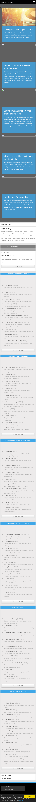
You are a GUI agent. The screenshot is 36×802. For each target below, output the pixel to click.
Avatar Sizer (9, 415)
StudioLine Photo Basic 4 (13, 341)
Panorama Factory (11, 308)
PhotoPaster (9, 669)
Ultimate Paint (9, 472)
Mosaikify (8, 754)
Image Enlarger (10, 395)
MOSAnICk (9, 710)
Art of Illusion (9, 502)
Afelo (7, 427)
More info (21, 800)
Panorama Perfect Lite (12, 646)
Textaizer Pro (9, 742)
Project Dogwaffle (11, 465)
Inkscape (8, 479)
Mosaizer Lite (9, 749)
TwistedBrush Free (11, 507)
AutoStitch (8, 334)
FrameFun (8, 555)
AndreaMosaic (10, 719)
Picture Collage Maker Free (14, 488)
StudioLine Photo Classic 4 (13, 315)
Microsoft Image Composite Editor (16, 632)
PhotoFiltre (9, 285)
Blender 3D (9, 585)
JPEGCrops (9, 562)
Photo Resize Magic (11, 402)
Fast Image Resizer (11, 422)
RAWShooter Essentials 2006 (14, 322)
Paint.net (8, 304)
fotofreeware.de (7, 2)
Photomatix (9, 548)
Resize (7, 409)
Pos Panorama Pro (11, 651)
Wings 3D (8, 484)
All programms (18, 350)
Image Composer (11, 574)
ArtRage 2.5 (9, 458)
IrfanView (8, 329)
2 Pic (7, 578)
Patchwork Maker (11, 714)
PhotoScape (9, 541)
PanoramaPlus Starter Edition (14, 663)
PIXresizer (8, 374)
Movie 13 (8, 592)
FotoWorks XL (9, 299)
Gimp (7, 292)
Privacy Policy (9, 789)
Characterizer (9, 726)
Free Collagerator (11, 731)
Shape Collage (10, 703)
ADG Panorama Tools (12, 639)
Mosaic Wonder (10, 735)
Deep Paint (9, 451)
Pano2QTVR (9, 656)
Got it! (29, 796)
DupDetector (9, 567)
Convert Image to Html (12, 759)
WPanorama (9, 676)
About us (8, 787)
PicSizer (8, 388)
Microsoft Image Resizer (13, 367)
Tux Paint (8, 495)
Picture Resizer (10, 381)
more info (18, 266)
